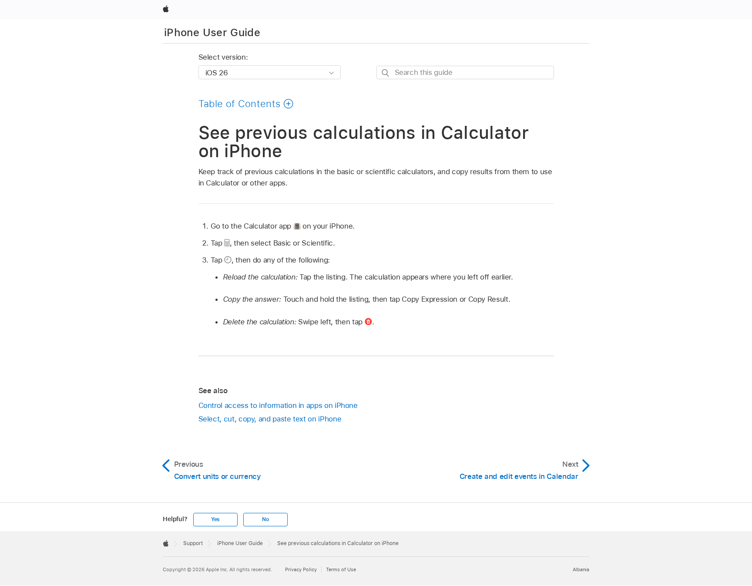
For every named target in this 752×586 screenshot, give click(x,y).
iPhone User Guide (212, 32)
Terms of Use (341, 569)
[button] (246, 103)
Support (193, 543)
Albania (581, 569)
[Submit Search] (385, 72)
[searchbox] (465, 72)
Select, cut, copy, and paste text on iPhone (270, 418)
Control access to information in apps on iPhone (278, 405)
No (265, 519)
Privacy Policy (301, 569)
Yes (215, 519)
